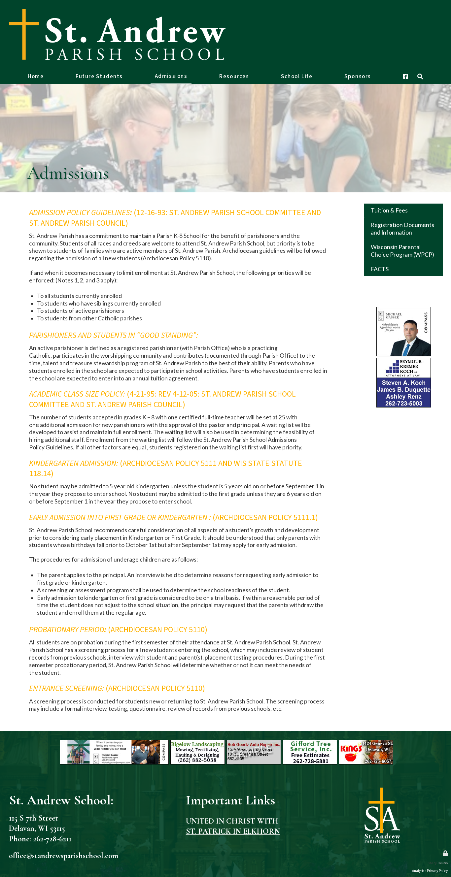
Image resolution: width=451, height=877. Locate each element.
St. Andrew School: (61, 800)
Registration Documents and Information (402, 228)
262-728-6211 (52, 839)
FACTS (380, 269)
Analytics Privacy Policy (430, 870)
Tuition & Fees (389, 210)
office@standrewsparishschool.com (63, 856)
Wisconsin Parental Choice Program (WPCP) (402, 251)
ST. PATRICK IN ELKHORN (233, 831)
